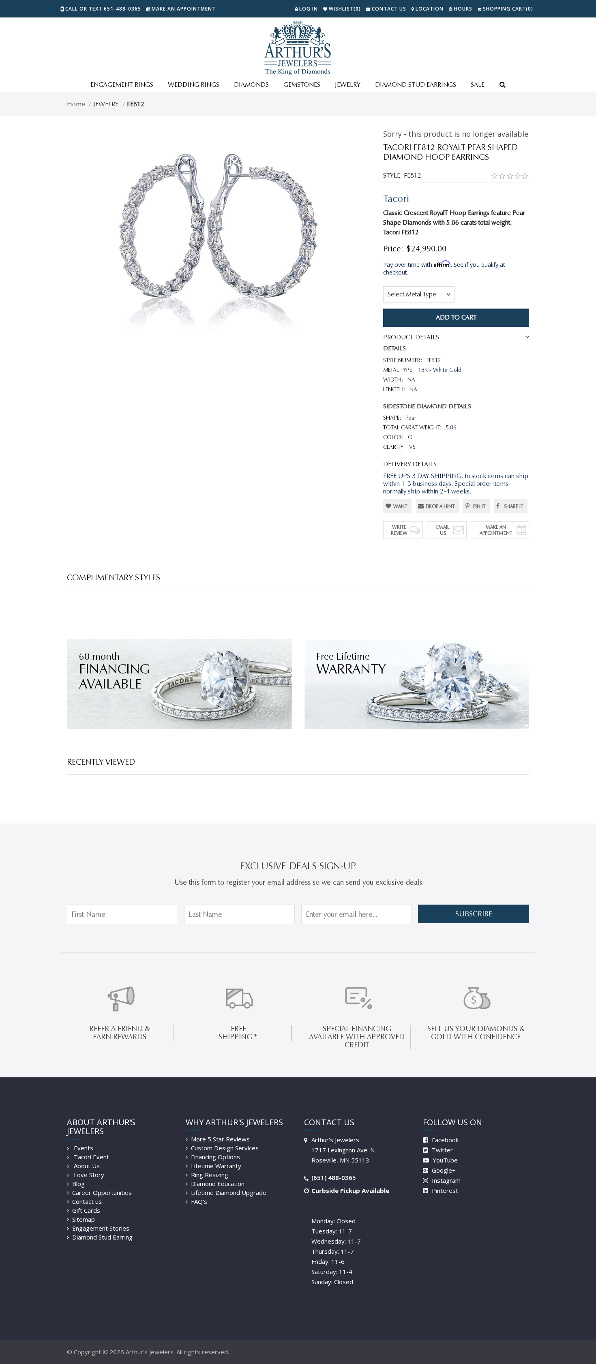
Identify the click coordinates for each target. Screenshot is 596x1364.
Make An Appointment (496, 530)
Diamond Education (217, 1184)
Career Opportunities (102, 1192)
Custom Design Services (225, 1148)
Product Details (411, 337)
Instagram (445, 1180)
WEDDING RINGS (193, 84)
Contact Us (389, 8)
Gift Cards (86, 1210)
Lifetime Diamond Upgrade (228, 1192)
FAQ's (199, 1201)
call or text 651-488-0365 (103, 8)
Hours (463, 8)
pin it (479, 506)
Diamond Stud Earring (102, 1237)
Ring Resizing (209, 1175)
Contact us (87, 1201)
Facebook (444, 1140)
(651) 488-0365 (333, 1177)
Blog (78, 1184)
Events (82, 1148)
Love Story (88, 1175)
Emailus (443, 530)
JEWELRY (347, 84)
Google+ (443, 1170)
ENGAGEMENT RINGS (121, 84)
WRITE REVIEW (399, 530)
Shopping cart (508, 8)
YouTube (444, 1160)
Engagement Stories (100, 1228)
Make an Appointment (184, 8)
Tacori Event (90, 1157)
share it (513, 506)
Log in (308, 8)
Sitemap (83, 1219)
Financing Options (215, 1157)
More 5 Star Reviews (220, 1139)
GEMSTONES (301, 84)
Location (430, 8)
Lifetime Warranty (216, 1166)
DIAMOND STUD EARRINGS (415, 84)
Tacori (396, 198)
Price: (393, 248)
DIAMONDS (251, 84)
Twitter (441, 1150)
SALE (478, 84)
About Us (86, 1166)
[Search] (502, 85)
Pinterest (444, 1190)
